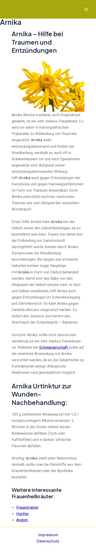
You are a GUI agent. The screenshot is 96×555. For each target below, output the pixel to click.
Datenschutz (48, 541)
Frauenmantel (27, 507)
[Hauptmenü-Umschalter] (86, 9)
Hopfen (22, 514)
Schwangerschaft (54, 347)
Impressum (48, 534)
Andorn (22, 520)
